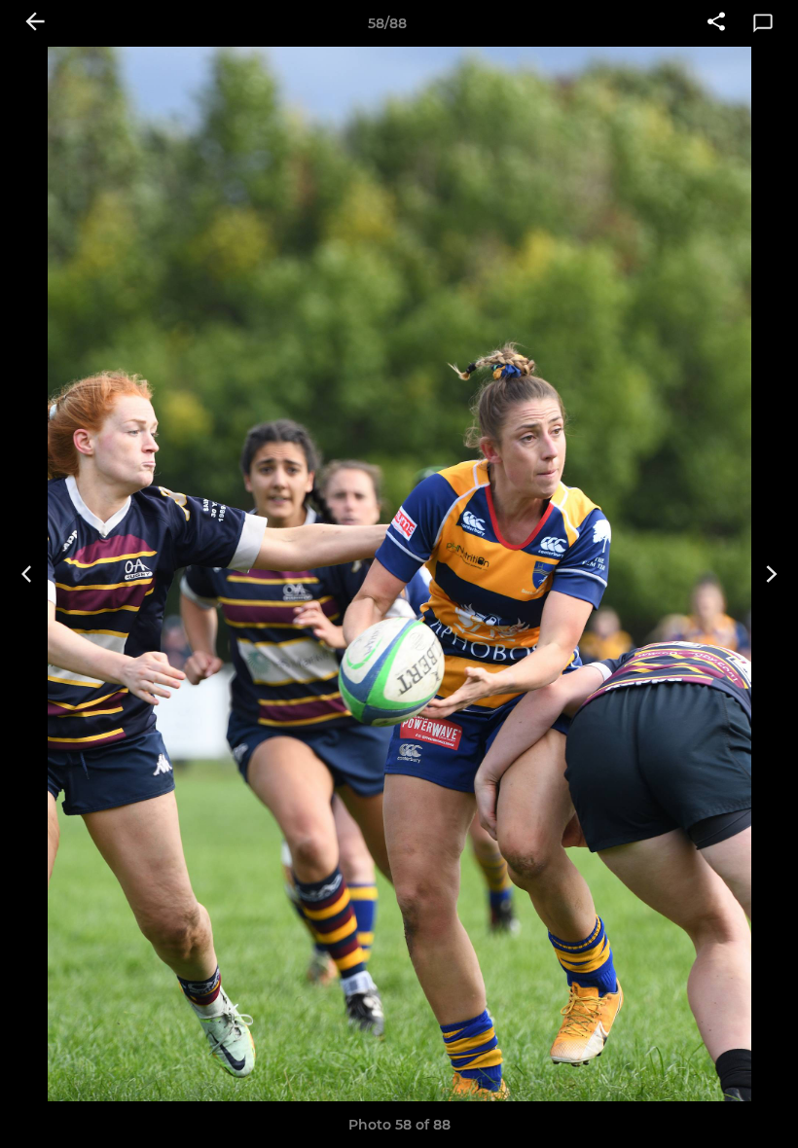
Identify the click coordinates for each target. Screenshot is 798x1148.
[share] (716, 23)
